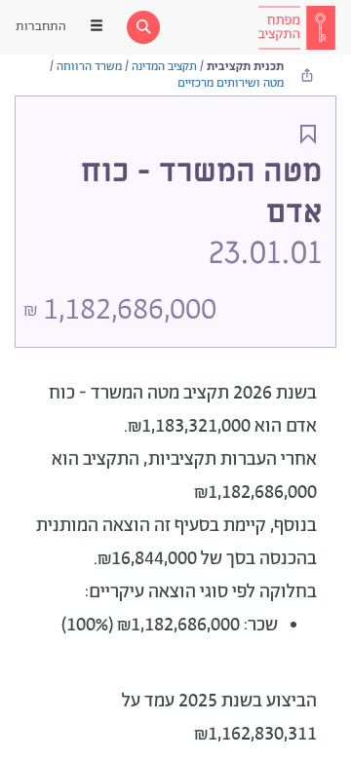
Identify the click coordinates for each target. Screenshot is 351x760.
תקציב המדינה (164, 66)
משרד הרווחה (89, 66)
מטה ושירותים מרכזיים (230, 83)
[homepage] (296, 27)
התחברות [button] (41, 27)
